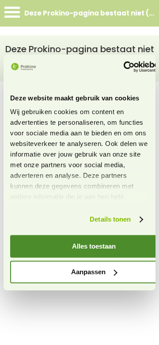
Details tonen (110, 219)
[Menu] (12, 14)
